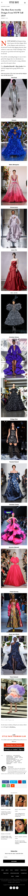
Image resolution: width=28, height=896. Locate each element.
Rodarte (15, 762)
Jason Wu (21, 757)
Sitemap (17, 876)
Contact (17, 870)
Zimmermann (8, 763)
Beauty (16, 809)
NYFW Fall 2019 (9, 760)
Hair (20, 809)
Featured (16, 757)
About (7, 870)
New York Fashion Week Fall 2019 (12, 759)
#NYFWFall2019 (9, 755)
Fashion (3, 809)
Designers (3, 6)
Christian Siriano (9, 757)
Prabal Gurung (9, 762)
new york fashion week (10, 758)
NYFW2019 (19, 760)
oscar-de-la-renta (10, 761)
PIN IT (14, 98)
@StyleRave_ (12, 727)
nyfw (21, 759)
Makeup (20, 836)
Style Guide (7, 809)
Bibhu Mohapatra (16, 755)
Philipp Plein (17, 761)
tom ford (20, 762)
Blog (11, 870)
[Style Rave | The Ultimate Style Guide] (14, 2)
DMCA (12, 876)
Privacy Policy (24, 870)
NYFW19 (14, 760)
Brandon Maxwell (9, 756)
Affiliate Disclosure (14, 873)
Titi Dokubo (10, 767)
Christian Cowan (18, 756)
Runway (8, 6)
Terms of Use (5, 873)
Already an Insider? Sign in (14, 749)
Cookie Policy (24, 873)
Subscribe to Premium (14, 745)
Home (2, 870)
